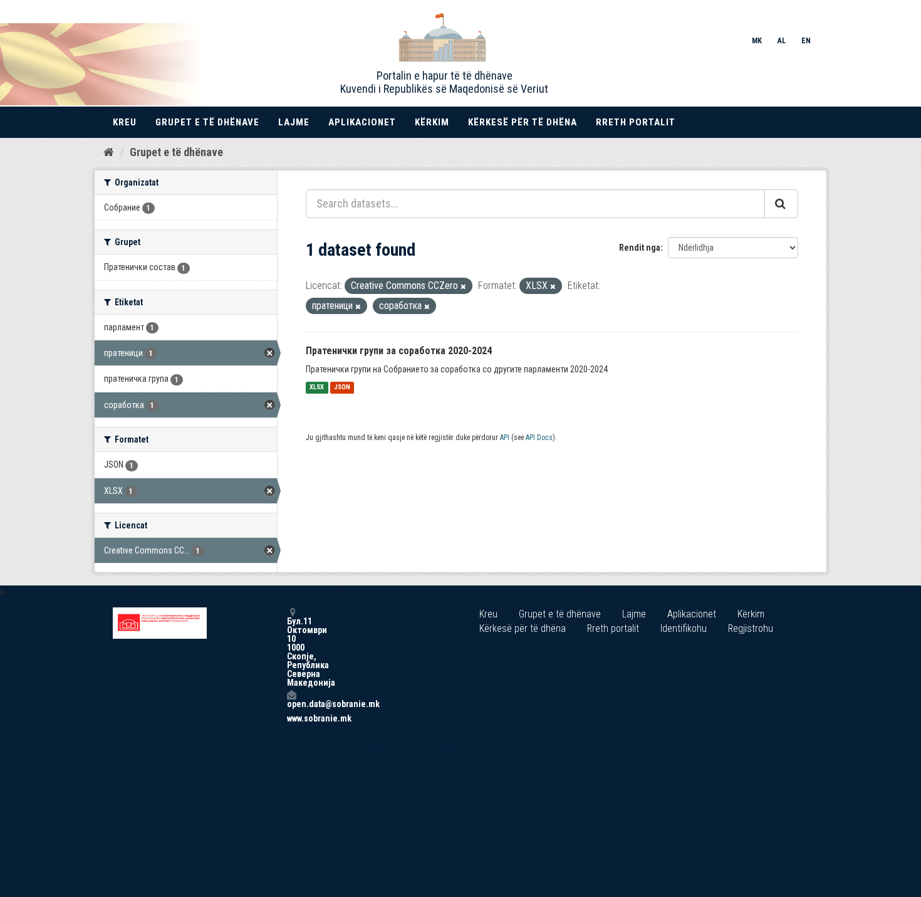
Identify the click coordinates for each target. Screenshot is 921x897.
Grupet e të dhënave (207, 122)
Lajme (294, 122)
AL (782, 40)
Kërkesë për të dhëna (522, 122)
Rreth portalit (635, 122)
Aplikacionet (362, 122)
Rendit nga (639, 248)
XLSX (317, 388)
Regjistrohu (750, 628)
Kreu (125, 122)
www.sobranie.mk (291, 718)
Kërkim (432, 122)
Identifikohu (683, 628)
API (504, 437)
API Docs (539, 437)
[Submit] (781, 203)
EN (806, 40)
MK (757, 40)
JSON (342, 388)
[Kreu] (108, 151)
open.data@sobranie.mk (291, 703)
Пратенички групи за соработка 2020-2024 (399, 351)
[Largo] (463, 287)
